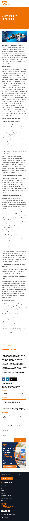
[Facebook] (2, 511)
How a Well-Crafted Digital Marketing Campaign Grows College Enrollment (12, 363)
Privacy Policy (5, 517)
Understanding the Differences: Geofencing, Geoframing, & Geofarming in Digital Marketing (14, 368)
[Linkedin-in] (8, 511)
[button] (26, 3)
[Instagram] (5, 511)
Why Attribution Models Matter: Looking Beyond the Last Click (13, 359)
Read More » (5, 390)
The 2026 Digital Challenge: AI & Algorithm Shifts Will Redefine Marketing (14, 355)
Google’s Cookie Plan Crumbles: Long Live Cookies (13, 373)
